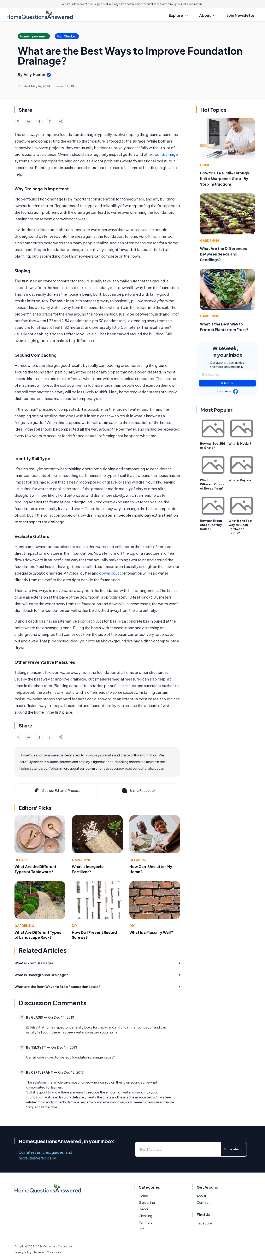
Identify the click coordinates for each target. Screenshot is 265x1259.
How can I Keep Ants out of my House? (211, 525)
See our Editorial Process (61, 790)
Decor (20, 860)
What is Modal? (240, 443)
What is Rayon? (240, 480)
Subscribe (227, 383)
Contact (203, 1202)
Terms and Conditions (47, 1252)
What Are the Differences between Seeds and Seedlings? (223, 254)
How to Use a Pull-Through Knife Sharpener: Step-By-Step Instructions (225, 178)
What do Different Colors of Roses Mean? (212, 484)
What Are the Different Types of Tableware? (35, 869)
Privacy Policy (22, 1252)
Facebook (204, 1223)
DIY (74, 925)
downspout (109, 573)
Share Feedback (142, 790)
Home (205, 165)
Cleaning (137, 860)
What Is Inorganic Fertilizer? (88, 869)
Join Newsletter (241, 15)
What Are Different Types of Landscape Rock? (37, 935)
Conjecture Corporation (58, 1246)
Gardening (82, 860)
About (201, 1196)
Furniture (146, 1222)
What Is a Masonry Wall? (151, 932)
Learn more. (196, 4)
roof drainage (166, 154)
